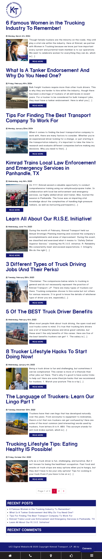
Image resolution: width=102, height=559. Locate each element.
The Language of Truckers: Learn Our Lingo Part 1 (50, 399)
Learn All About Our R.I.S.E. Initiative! (49, 218)
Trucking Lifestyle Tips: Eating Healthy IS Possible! (42, 446)
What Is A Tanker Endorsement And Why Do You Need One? (47, 72)
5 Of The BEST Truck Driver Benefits (49, 311)
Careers (87, 548)
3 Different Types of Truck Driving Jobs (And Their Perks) (46, 266)
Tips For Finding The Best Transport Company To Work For (48, 117)
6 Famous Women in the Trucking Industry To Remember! (45, 25)
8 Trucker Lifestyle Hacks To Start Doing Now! (46, 353)
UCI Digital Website (19, 547)
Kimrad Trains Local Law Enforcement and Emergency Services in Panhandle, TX (51, 167)
